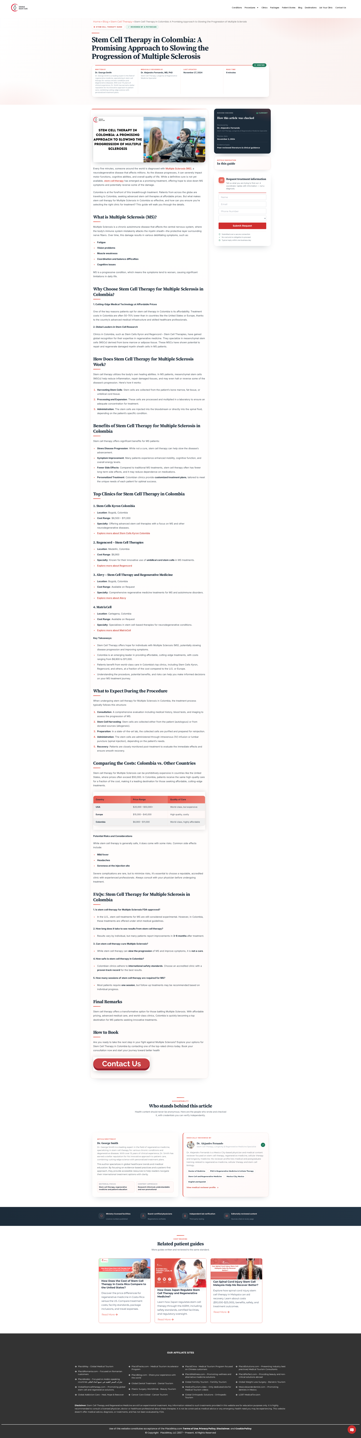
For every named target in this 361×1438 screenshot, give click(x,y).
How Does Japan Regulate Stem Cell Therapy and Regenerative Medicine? (178, 1293)
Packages (274, 7)
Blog (300, 7)
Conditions (237, 7)
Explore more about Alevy (111, 598)
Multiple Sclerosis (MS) (178, 168)
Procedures (250, 7)
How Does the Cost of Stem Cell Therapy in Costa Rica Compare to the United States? (123, 1284)
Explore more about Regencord (114, 565)
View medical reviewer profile (201, 1187)
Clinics (264, 7)
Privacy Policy (207, 1428)
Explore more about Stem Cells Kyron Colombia (123, 533)
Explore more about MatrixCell (114, 630)
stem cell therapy (114, 180)
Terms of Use (190, 1428)
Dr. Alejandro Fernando (228, 128)
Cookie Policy (243, 1428)
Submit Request (242, 225)
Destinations (310, 7)
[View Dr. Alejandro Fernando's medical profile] (191, 1145)
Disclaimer (223, 1428)
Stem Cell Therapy (121, 21)
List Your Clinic (326, 7)
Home (97, 21)
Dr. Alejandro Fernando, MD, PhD (157, 72)
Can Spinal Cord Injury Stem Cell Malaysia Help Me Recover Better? (235, 1283)
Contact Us (340, 7)
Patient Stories (288, 7)
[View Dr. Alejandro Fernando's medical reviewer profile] (263, 1145)
